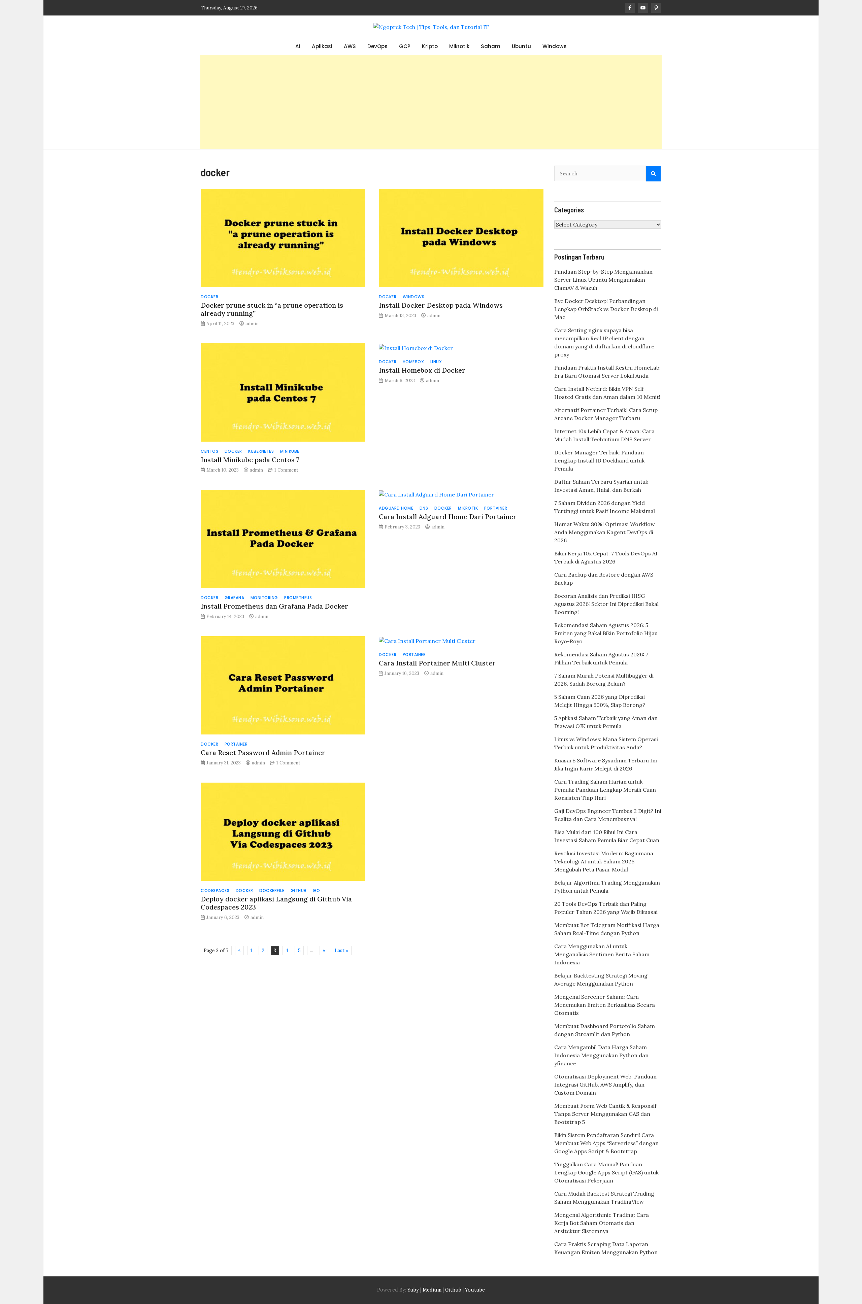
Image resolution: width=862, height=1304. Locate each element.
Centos (209, 451)
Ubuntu (521, 46)
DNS (424, 508)
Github (299, 890)
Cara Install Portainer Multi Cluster (437, 663)
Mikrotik (459, 46)
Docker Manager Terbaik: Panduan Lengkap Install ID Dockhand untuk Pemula (599, 460)
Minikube (289, 451)
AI (297, 46)
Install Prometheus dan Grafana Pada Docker (274, 606)
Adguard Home (396, 508)
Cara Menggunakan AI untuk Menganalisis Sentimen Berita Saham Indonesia (602, 954)
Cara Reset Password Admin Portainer (263, 752)
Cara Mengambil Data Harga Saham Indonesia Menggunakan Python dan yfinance (601, 1055)
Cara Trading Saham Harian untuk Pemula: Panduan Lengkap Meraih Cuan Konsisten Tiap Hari (605, 789)
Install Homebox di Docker (422, 370)
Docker (209, 297)
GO (316, 890)
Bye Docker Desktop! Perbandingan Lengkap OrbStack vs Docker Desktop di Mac (606, 309)
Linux (436, 362)
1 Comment (286, 470)
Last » (342, 951)
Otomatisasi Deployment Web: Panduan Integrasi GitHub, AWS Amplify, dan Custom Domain (605, 1084)
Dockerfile (271, 890)
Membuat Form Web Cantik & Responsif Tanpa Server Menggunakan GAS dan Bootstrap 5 (605, 1113)
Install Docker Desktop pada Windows (441, 305)
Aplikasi (322, 46)
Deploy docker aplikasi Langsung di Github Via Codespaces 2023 (276, 903)
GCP (404, 46)
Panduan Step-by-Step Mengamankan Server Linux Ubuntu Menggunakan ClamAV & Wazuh (603, 279)
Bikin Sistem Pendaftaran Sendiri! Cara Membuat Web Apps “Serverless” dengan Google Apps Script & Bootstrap (606, 1143)
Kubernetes (261, 451)
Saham (490, 46)
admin (252, 323)
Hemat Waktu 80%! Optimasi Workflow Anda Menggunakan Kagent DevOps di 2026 (604, 532)
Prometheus (298, 597)
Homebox (413, 362)
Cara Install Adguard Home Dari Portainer (448, 516)
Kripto (430, 46)
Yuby (413, 1290)
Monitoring (264, 597)
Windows (554, 46)
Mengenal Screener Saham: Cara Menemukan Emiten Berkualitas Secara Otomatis (604, 1004)
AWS (350, 46)
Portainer (495, 508)
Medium (431, 1290)
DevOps (377, 46)
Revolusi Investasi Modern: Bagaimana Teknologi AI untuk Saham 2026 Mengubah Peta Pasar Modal (603, 861)
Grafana (234, 597)
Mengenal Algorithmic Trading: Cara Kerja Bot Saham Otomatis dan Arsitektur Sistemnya (601, 1222)
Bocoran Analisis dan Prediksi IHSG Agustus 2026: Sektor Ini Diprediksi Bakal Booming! (606, 603)
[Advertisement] (431, 102)
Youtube (475, 1290)
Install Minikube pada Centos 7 (250, 459)
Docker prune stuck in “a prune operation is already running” (272, 309)
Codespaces (215, 890)
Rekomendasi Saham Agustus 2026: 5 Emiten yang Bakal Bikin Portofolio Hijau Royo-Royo (606, 633)
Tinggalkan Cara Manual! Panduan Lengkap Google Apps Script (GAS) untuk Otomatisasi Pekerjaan (606, 1172)
